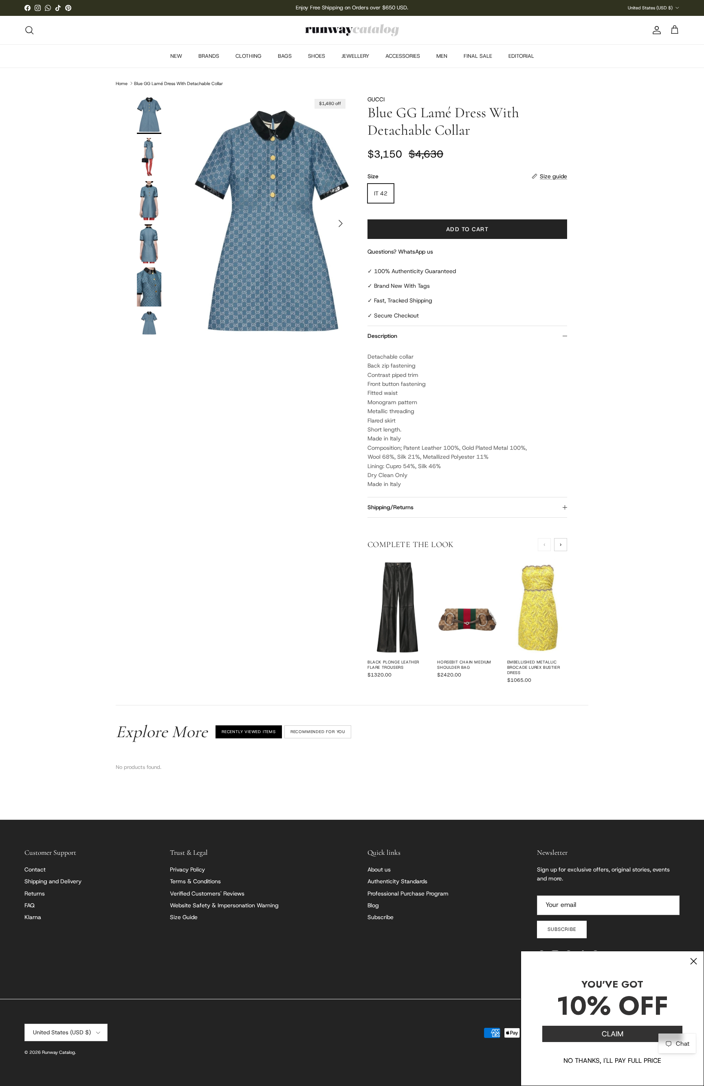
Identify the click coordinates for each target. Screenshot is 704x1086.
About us (379, 869)
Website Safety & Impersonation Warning (224, 905)
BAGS (285, 56)
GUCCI (376, 99)
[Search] (29, 30)
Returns (34, 893)
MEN (441, 56)
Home (122, 83)
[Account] (655, 30)
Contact (35, 869)
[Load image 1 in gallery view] (272, 219)
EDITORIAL (521, 56)
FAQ (29, 905)
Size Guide (184, 917)
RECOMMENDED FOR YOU (317, 731)
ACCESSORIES (402, 56)
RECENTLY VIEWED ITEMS (249, 731)
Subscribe (380, 917)
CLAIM (612, 1034)
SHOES (316, 56)
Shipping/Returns (390, 507)
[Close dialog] (693, 961)
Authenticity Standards (397, 881)
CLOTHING (248, 56)
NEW (176, 56)
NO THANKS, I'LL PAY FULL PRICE (612, 1060)
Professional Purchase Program (408, 893)
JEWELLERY (355, 56)
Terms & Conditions (195, 881)
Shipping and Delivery (52, 881)
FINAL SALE (478, 56)
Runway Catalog (58, 1052)
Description (382, 335)
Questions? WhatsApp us (400, 251)
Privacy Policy (187, 869)
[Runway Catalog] (352, 30)
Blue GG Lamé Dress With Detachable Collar (178, 83)
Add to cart (467, 229)
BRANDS (208, 56)
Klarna (32, 917)
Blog (373, 905)
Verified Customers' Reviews (207, 893)
